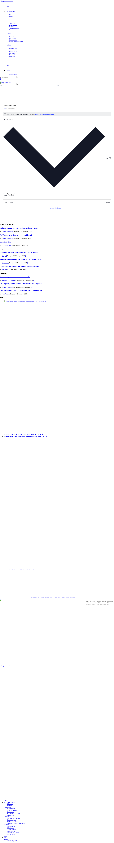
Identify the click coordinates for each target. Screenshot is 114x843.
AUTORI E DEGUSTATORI (7, 661)
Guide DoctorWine (13, 51)
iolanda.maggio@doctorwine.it (24, 653)
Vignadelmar (5, 263)
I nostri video (12, 29)
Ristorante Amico (13, 40)
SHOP (8, 65)
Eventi (8, 60)
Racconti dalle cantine (13, 55)
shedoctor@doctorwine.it (29, 650)
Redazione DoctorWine (8, 280)
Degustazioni (9, 19)
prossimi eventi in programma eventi (44, 114)
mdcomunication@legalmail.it (54, 635)
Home (8, 6)
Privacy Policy (106, 604)
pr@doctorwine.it (27, 658)
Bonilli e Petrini (5, 242)
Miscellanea (11, 50)
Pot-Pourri (9, 45)
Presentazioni (12, 53)
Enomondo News (13, 48)
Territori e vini (12, 23)
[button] (54, 159)
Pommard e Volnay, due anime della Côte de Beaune (19, 252)
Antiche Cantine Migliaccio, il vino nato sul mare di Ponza (21, 259)
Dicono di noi (12, 56)
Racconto (11, 16)
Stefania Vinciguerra (7, 231)
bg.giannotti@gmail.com (26, 655)
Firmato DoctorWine (11, 11)
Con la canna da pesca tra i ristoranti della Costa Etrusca (21, 290)
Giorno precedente (8, 202)
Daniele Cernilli (6, 245)
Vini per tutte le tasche (14, 28)
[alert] (57, 114)
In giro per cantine (13, 25)
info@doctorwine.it (53, 619)
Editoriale (11, 14)
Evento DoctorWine (8, 195)
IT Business (89, 602)
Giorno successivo (105, 202)
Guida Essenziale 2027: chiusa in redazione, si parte (19, 228)
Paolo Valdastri (6, 294)
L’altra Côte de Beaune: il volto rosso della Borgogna (19, 266)
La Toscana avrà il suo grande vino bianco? (16, 235)
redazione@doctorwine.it (10, 664)
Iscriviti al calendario (56, 208)
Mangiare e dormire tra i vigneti (16, 41)
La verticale (11, 26)
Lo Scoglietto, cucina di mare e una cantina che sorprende (21, 284)
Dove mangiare (12, 38)
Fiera (4, 197)
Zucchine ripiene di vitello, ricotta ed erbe (15, 277)
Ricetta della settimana (14, 36)
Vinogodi (4, 256)
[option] (54, 195)
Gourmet (8, 33)
